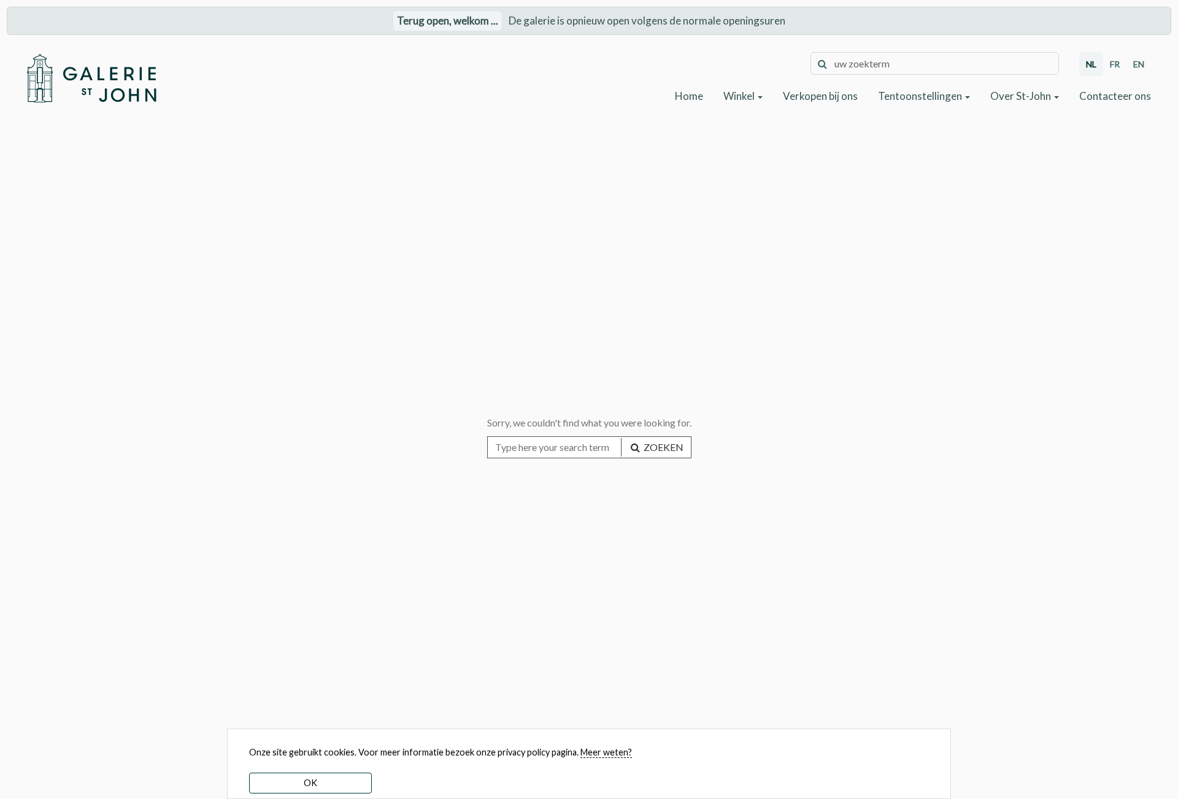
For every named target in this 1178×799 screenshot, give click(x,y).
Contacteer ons (1115, 95)
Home (689, 95)
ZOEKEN (662, 447)
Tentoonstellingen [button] (921, 95)
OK (310, 783)
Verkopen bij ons (820, 95)
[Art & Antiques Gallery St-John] (91, 78)
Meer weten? (606, 752)
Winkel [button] (739, 95)
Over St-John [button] (1021, 95)
